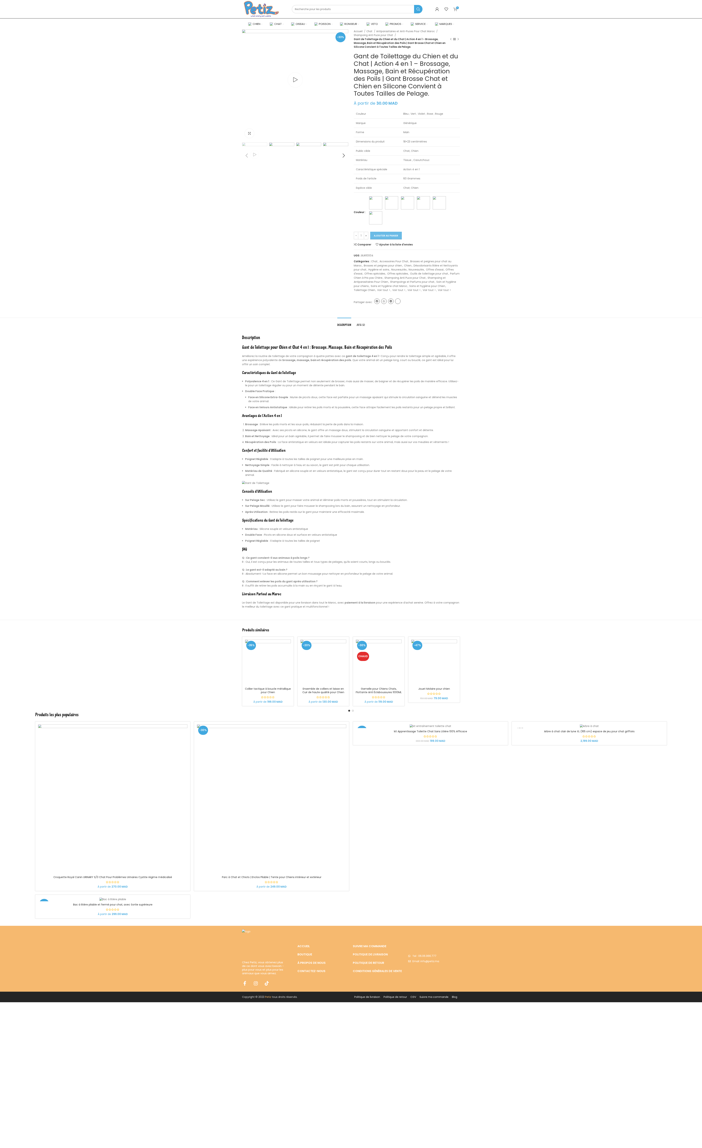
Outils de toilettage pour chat (429, 273)
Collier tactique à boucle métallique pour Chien (268, 690)
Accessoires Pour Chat (394, 261)
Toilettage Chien (364, 290)
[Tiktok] (266, 983)
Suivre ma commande (434, 997)
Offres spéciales (374, 273)
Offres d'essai (435, 269)
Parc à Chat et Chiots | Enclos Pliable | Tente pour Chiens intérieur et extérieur (271, 877)
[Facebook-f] (244, 983)
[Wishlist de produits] (446, 9)
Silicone (264, 529)
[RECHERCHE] (418, 9)
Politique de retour (395, 997)
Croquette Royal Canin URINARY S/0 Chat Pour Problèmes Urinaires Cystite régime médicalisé (112, 877)
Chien (408, 265)
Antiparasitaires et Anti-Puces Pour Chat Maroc (405, 31)
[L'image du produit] (268, 662)
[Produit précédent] (451, 39)
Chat (369, 31)
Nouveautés (399, 269)
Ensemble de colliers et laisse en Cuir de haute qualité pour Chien (323, 690)
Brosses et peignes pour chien (383, 265)
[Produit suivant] (458, 39)
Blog (454, 997)
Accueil (358, 31)
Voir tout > (383, 290)
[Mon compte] (437, 9)
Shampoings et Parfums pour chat (412, 282)
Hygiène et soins (378, 269)
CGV (413, 997)
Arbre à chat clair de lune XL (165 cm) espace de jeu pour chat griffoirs (589, 731)
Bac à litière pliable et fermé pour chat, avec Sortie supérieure (112, 904)
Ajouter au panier (386, 235)
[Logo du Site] (261, 9)
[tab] (344, 323)
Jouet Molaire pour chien (434, 689)
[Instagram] (255, 983)
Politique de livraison (367, 997)
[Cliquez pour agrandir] (249, 133)
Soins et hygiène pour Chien (427, 286)
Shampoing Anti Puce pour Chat (374, 35)
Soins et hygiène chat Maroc (389, 286)
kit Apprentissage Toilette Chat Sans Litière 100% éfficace (430, 731)
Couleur (359, 212)
